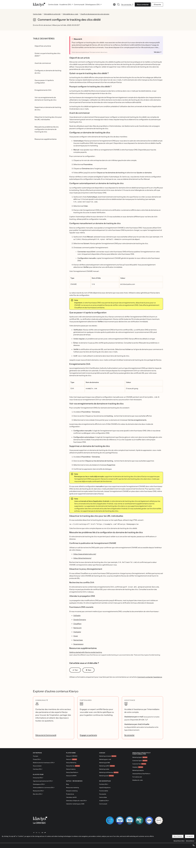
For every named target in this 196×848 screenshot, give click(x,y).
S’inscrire (157, 4)
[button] (75, 670)
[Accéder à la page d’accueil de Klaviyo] (39, 4)
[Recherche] (118, 4)
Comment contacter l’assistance (149, 677)
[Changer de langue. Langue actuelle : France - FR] (114, 4)
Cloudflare (77, 624)
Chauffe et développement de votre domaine (94, 14)
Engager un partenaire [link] (88, 735)
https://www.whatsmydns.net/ (84, 554)
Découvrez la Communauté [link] (45, 735)
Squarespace (78, 644)
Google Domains (79, 620)
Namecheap (78, 640)
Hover (75, 636)
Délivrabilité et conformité (52, 14)
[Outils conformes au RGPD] (159, 820)
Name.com (77, 628)
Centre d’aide (37, 14)
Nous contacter (143, 4)
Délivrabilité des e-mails (70, 14)
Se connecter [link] (129, 735)
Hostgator (77, 632)
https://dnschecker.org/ (82, 558)
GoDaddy (77, 615)
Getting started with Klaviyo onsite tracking (85, 652)
